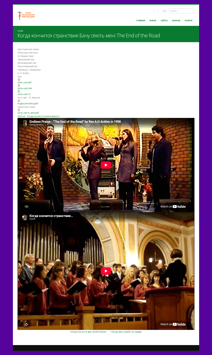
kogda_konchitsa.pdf (28, 103)
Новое (152, 20)
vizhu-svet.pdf (24, 82)
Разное (188, 20)
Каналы (176, 20)
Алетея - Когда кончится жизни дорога (38, 116)
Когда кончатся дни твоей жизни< (88, 331)
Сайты (164, 20)
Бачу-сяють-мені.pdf (28, 112)
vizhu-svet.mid (25, 88)
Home (20, 31)
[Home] (27, 15)
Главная (140, 20)
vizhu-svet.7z (24, 94)
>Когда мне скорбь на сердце (126, 331)
